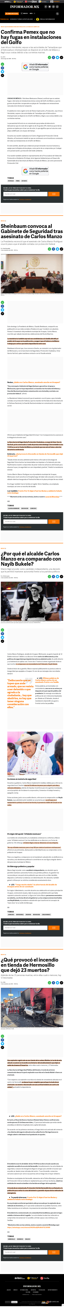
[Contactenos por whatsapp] (57, 6)
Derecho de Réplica (34, 1306)
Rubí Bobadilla (6, 248)
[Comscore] (54, 1301)
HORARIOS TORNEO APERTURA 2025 (21, 19)
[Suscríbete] (54, 1)
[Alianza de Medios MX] (45, 1301)
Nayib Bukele (19, 914)
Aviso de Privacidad (25, 1306)
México (3, 26)
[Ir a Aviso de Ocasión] (20, 1276)
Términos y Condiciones (25, 199)
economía (35, 1292)
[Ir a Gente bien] (44, 1276)
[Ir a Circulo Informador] (17, 1)
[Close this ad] (63, 1305)
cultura (28, 1292)
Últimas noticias (12, 13)
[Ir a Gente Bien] (27, 1)
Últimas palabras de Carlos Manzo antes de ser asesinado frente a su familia (47, 680)
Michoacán (25, 508)
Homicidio (33, 508)
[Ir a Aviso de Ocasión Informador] (8, 1)
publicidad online (37, 1294)
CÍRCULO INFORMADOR (47, 19)
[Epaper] (43, 1)
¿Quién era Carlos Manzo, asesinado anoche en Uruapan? (36, 382)
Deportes (33, 1290)
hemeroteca (25, 1294)
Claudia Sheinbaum (13, 508)
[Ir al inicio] (24, 6)
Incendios (20, 1239)
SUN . (4, 982)
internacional (24, 1290)
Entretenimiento (52, 1290)
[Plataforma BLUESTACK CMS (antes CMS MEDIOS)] (14, 1301)
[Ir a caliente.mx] (34, 1)
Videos (25, 13)
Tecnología (42, 1290)
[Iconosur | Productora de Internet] (8, 1301)
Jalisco (9, 1290)
